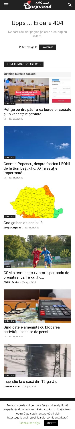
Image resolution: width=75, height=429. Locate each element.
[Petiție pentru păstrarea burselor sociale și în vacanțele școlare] (37, 88)
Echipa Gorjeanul (13, 227)
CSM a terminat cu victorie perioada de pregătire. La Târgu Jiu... (36, 275)
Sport (7, 266)
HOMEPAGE (47, 47)
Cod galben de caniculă (23, 223)
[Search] (70, 5)
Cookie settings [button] (30, 423)
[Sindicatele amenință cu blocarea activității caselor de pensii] (37, 306)
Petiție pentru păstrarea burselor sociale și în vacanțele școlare (37, 111)
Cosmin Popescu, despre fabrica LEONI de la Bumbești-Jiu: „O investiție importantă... (37, 168)
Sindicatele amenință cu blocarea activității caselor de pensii (32, 329)
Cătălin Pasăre (11, 282)
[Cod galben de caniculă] (37, 201)
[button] (6, 5)
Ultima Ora (9, 103)
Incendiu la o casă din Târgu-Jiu (30, 381)
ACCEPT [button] (51, 423)
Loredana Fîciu (12, 386)
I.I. (5, 118)
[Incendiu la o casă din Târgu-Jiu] (37, 360)
